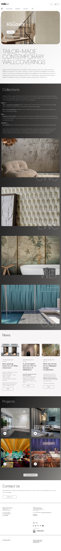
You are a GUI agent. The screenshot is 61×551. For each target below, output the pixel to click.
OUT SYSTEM (5, 125)
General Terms (36, 542)
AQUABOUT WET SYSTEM (9, 116)
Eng (51, 4)
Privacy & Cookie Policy (37, 540)
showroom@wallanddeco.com (46, 512)
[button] (26, 42)
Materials (17, 8)
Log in (58, 4)
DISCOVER (10, 35)
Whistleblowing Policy (37, 541)
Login (36, 522)
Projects (25, 8)
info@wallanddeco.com (6, 513)
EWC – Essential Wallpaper (9, 109)
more (28, 385)
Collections (9, 8)
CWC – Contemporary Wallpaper (11, 104)
